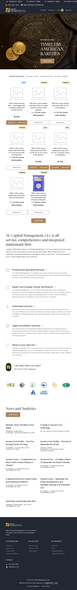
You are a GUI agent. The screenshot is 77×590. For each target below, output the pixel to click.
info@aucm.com (14, 567)
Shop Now (47, 61)
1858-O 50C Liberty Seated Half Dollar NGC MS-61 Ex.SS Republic (17, 195)
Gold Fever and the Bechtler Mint (21, 501)
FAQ (53, 548)
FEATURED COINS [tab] (32, 76)
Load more (38, 221)
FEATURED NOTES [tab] (46, 76)
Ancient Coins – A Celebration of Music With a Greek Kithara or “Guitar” (21, 462)
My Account (10, 548)
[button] (35, 66)
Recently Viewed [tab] (61, 76)
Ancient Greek (46, 448)
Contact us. (32, 369)
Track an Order (33, 548)
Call (33, 112)
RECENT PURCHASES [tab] (16, 76)
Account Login (33, 545)
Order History (33, 551)
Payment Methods (57, 551)
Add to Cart (22, 122)
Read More (13, 415)
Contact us (9, 545)
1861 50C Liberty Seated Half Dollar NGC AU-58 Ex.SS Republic (60, 105)
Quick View (11, 122)
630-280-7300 (13, 5)
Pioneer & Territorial (14, 431)
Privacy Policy (10, 551)
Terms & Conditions (12, 553)
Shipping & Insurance (58, 553)
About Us (54, 545)
